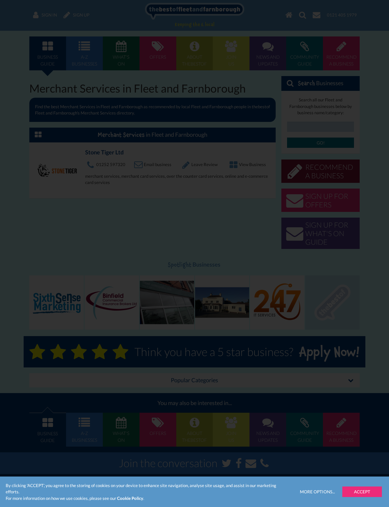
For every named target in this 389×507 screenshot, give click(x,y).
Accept (362, 491)
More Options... (317, 491)
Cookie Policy (130, 498)
